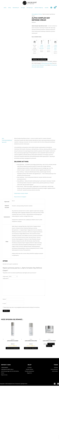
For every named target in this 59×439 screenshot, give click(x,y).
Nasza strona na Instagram (20, 196)
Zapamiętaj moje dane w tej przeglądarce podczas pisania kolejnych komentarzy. (22, 307)
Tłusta (45, 65)
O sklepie (29, 367)
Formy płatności (54, 369)
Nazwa (4, 299)
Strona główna (35, 14)
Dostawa (56, 367)
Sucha (33, 65)
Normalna (37, 65)
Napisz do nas (4, 374)
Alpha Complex (40, 66)
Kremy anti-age (48, 63)
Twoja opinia (6, 278)
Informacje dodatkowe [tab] (7, 140)
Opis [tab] (3, 138)
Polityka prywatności (29, 371)
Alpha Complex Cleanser (48, 47)
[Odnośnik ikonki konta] (51, 7)
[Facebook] (58, 384)
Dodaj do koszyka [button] (12, 348)
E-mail (4, 303)
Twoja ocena (5, 276)
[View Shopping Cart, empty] (54, 7)
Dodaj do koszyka (39, 59)
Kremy (40, 14)
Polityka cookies (29, 369)
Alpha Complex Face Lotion (41, 47)
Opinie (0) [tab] (4, 142)
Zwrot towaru (55, 371)
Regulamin (29, 373)
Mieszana (42, 65)
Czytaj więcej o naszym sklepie (21, 193)
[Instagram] (55, 384)
